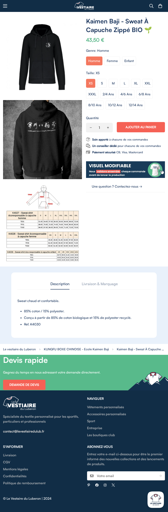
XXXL (92, 94)
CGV (6, 462)
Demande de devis (24, 385)
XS (91, 83)
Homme (94, 61)
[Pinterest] (88, 485)
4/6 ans (126, 94)
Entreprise (94, 428)
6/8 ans (144, 94)
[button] (160, 6)
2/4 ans (108, 94)
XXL (147, 83)
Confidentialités (14, 476)
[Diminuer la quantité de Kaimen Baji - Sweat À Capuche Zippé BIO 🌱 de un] (90, 127)
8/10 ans (94, 105)
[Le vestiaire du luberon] (84, 6)
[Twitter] (113, 485)
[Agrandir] (75, 25)
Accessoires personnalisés (106, 414)
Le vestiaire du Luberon (19, 349)
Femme (112, 61)
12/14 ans (136, 105)
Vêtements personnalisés (105, 407)
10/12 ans (115, 105)
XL (136, 83)
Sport (91, 421)
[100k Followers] (105, 485)
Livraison (9, 455)
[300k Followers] (97, 485)
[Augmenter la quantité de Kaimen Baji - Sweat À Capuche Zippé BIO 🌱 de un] (107, 127)
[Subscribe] (160, 475)
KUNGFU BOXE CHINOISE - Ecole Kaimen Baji (76, 349)
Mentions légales (15, 469)
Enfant (129, 61)
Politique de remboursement (24, 483)
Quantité (92, 118)
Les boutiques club (101, 435)
